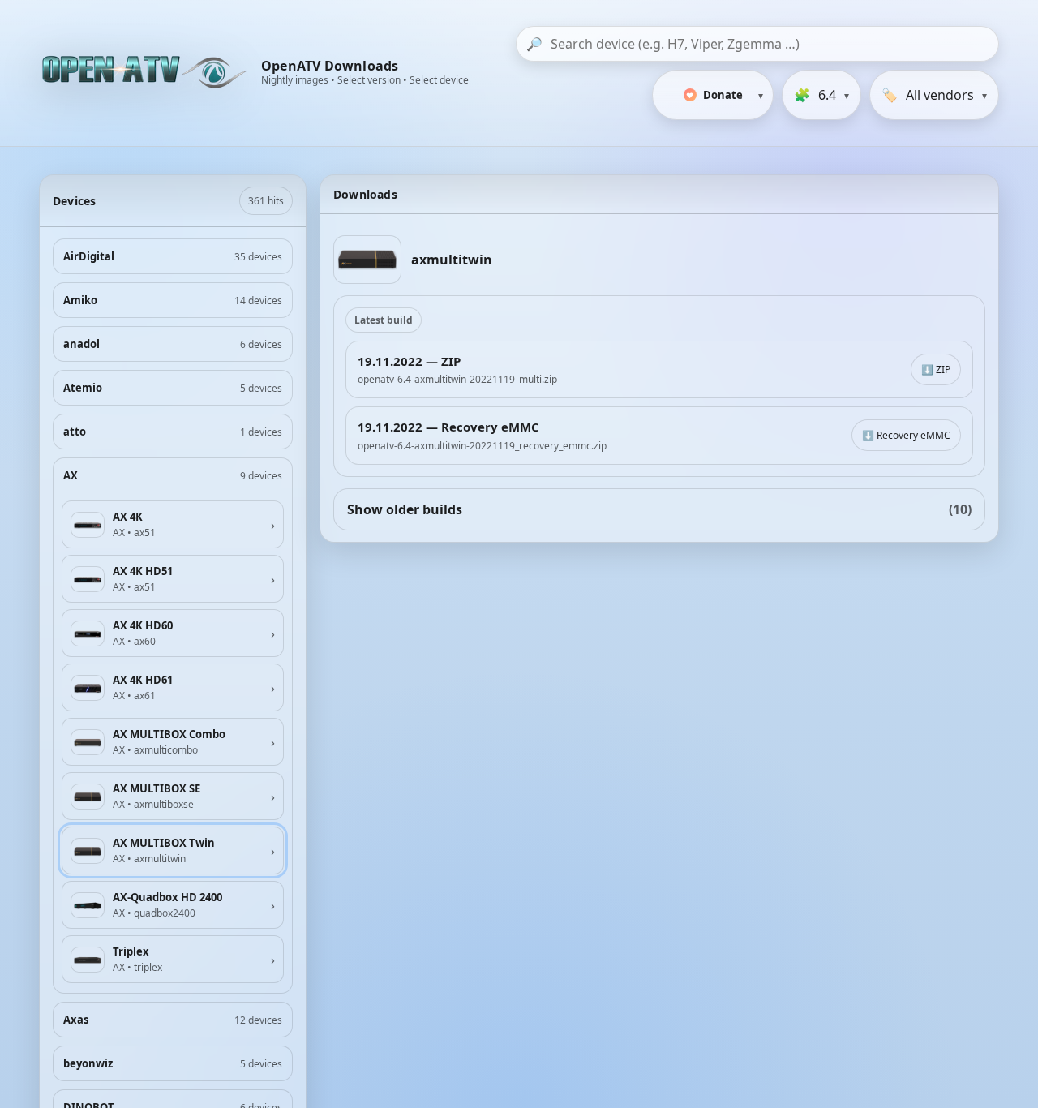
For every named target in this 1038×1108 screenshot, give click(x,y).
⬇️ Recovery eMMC (906, 435)
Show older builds (659, 509)
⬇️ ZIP (935, 369)
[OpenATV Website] (146, 73)
